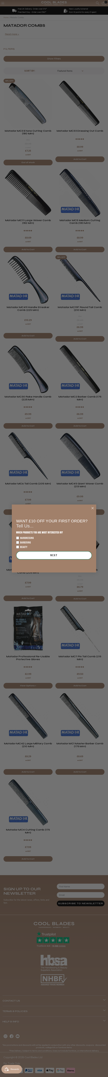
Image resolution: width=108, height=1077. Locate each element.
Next (54, 555)
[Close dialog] (92, 508)
